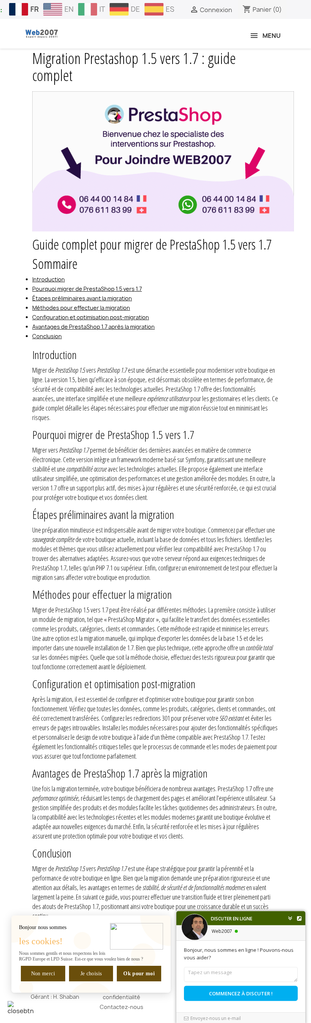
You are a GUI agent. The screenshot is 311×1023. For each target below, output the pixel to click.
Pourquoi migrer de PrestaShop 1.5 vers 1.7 (87, 288)
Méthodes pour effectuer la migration (81, 307)
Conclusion (47, 336)
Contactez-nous (121, 1007)
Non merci (43, 973)
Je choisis (91, 973)
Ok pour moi (139, 973)
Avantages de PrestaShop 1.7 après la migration (93, 326)
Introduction (48, 279)
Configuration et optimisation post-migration (90, 317)
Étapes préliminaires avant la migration (82, 298)
